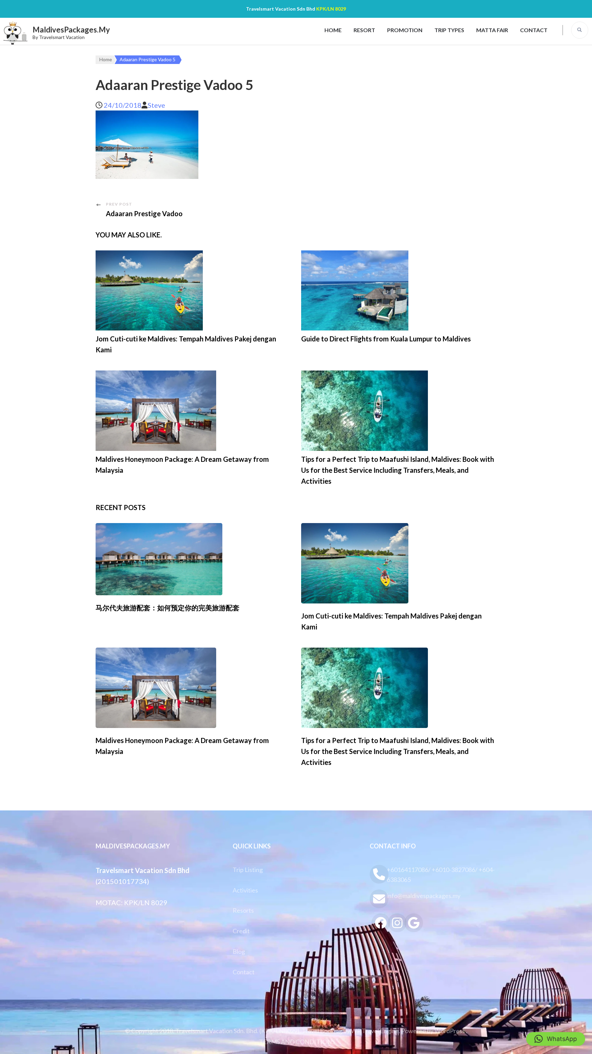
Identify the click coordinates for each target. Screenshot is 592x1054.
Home (333, 30)
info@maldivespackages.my (423, 895)
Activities (245, 890)
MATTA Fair (492, 30)
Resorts (243, 910)
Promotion (404, 30)
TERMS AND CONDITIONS (297, 1041)
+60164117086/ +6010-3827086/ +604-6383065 (441, 874)
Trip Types (449, 30)
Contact (533, 30)
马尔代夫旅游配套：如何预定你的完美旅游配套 (167, 607)
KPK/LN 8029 (331, 9)
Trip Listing (248, 869)
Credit (241, 931)
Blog (239, 951)
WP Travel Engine (375, 1031)
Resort (364, 30)
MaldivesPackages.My (71, 29)
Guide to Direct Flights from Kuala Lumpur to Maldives (386, 339)
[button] (555, 1039)
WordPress (449, 1031)
